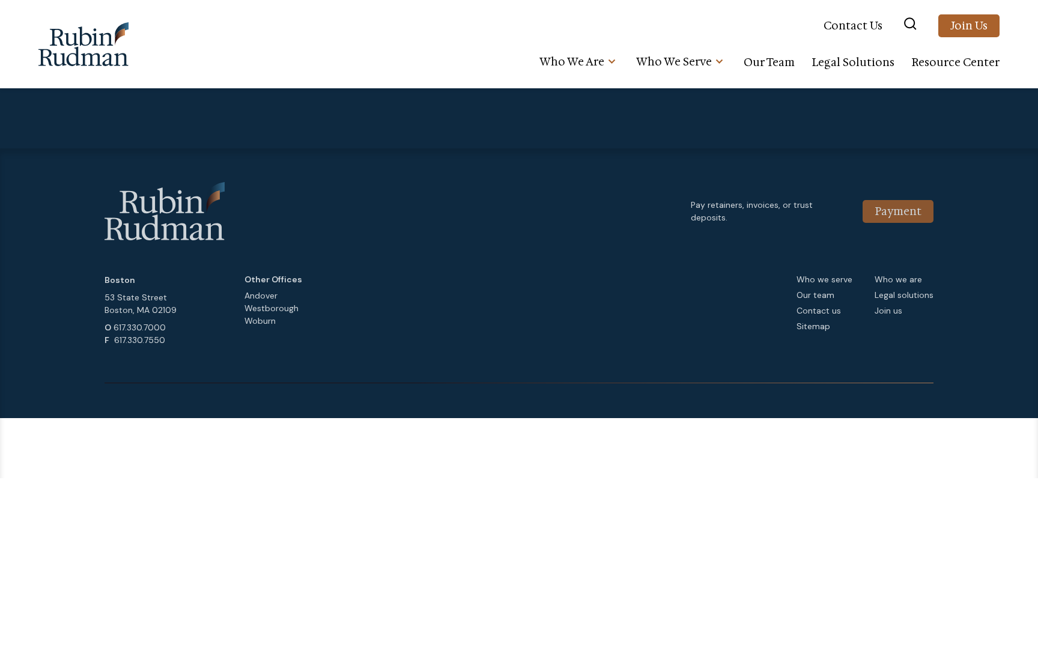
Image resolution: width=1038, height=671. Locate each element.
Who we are (898, 279)
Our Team (769, 62)
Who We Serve (674, 62)
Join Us (969, 26)
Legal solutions (904, 295)
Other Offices (273, 279)
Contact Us (853, 25)
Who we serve (824, 279)
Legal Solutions (853, 62)
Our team (815, 295)
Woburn (260, 320)
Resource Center (955, 62)
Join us (888, 310)
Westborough (271, 308)
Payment (898, 211)
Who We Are (571, 62)
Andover (261, 295)
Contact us (819, 310)
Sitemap (813, 326)
